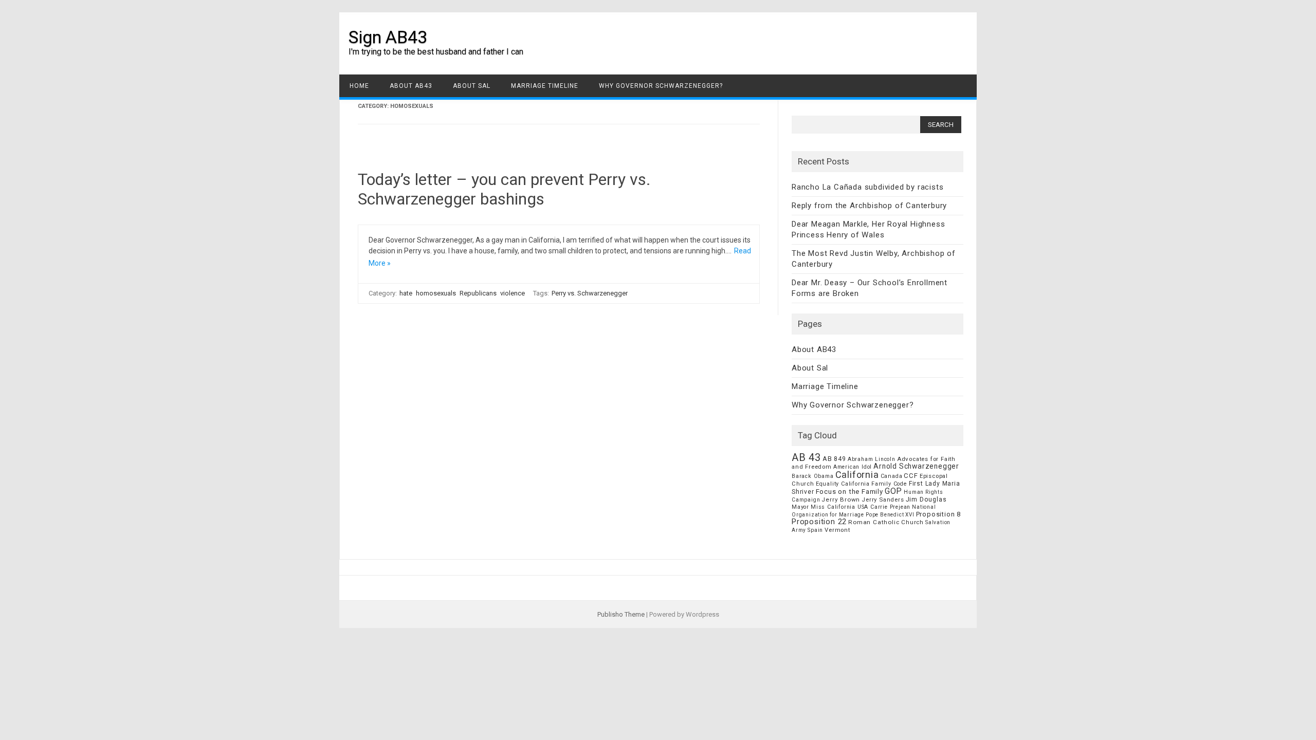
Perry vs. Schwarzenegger (590, 293)
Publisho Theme (621, 614)
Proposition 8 (938, 514)
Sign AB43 (388, 37)
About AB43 (411, 85)
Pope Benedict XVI (890, 514)
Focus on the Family (849, 491)
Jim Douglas (926, 499)
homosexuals (436, 293)
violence (512, 293)
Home (359, 85)
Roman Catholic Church (886, 522)
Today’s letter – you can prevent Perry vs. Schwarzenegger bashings (504, 189)
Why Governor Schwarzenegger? (661, 85)
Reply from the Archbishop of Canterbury (869, 205)
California (857, 474)
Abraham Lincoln (871, 459)
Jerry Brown (840, 499)
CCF (911, 475)
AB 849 (834, 458)
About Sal (471, 85)
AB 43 (806, 457)
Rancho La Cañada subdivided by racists (867, 187)
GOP (893, 491)
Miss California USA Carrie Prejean (860, 507)
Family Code (889, 483)
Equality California (843, 483)
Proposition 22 (819, 521)
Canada (892, 476)
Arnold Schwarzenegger (916, 466)
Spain (815, 530)
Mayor (800, 507)
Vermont (837, 529)
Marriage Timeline (544, 85)
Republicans (478, 293)
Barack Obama (813, 476)
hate (405, 293)
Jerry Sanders (883, 499)
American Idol (852, 467)
